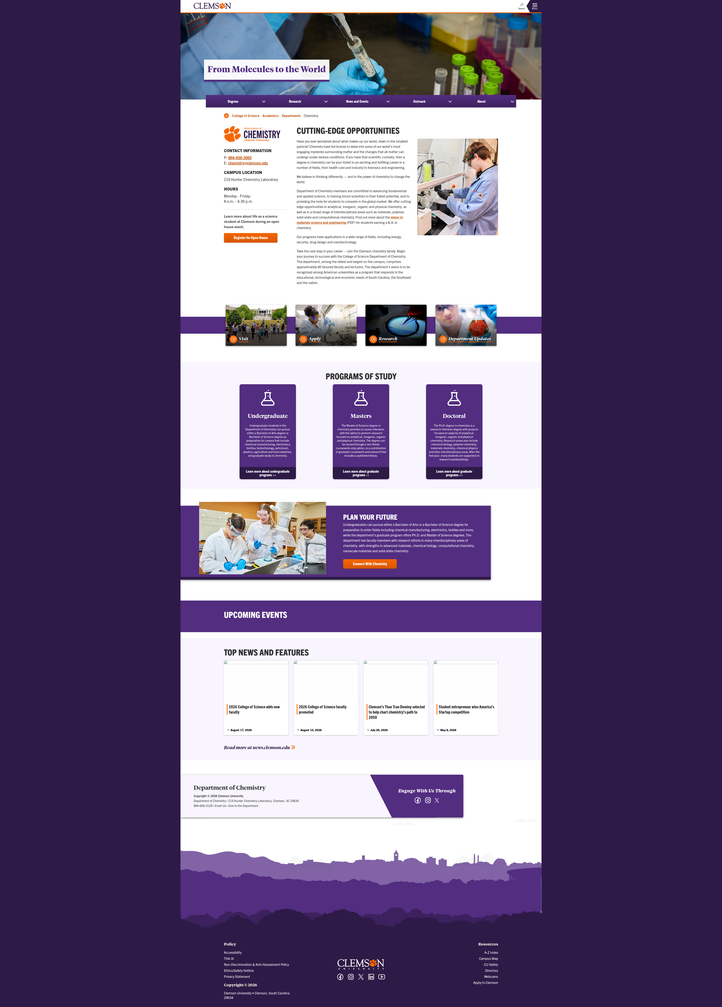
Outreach (419, 101)
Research (295, 101)
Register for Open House (251, 237)
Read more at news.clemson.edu (257, 747)
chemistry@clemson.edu (248, 162)
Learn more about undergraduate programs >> (268, 473)
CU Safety (491, 964)
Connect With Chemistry (370, 563)
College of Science (245, 115)
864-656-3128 (203, 805)
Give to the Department (243, 805)
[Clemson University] (212, 9)
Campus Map (488, 958)
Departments (291, 115)
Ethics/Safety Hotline (239, 970)
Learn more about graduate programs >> (361, 473)
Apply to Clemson (485, 982)
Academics (270, 115)
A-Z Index (491, 952)
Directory (491, 970)
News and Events (357, 101)
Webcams (491, 976)
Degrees (233, 101)
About (481, 101)
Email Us (220, 805)
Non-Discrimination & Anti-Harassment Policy (256, 964)
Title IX (229, 958)
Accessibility (233, 952)
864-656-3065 (240, 157)
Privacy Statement (237, 976)
